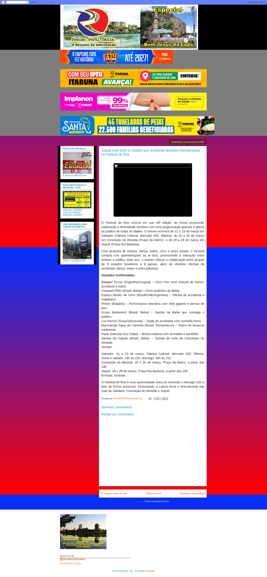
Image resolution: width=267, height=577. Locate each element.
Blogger (151, 571)
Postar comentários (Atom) (157, 501)
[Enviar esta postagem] (149, 398)
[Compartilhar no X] (161, 398)
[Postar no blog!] (158, 398)
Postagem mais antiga (192, 493)
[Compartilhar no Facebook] (163, 398)
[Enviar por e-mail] (155, 398)
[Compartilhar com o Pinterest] (166, 398)
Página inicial (153, 493)
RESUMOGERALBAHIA (74, 559)
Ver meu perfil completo (70, 563)
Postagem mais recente (114, 493)
